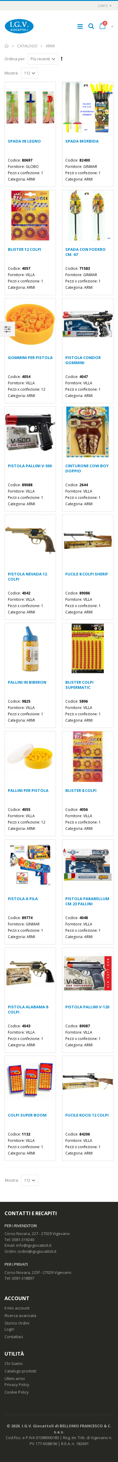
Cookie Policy (17, 1392)
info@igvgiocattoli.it (33, 1245)
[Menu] (80, 26)
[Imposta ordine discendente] (61, 58)
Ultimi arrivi (15, 1378)
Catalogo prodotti (20, 1371)
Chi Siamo (14, 1363)
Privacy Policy (17, 1384)
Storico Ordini (17, 1323)
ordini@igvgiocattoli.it (37, 1251)
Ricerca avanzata (20, 1315)
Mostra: (11, 73)
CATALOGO (27, 46)
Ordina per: (15, 58)
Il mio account (17, 1308)
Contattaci (14, 1336)
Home (7, 45)
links (102, 5)
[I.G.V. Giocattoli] (19, 26)
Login (9, 1329)
